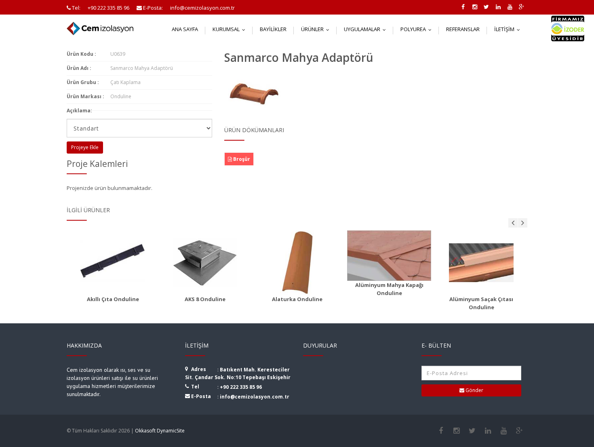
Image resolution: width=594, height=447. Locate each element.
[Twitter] (472, 431)
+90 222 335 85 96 (241, 387)
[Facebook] (441, 431)
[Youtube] (504, 431)
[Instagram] (456, 431)
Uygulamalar (367, 29)
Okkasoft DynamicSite (160, 430)
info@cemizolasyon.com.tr (254, 396)
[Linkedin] (488, 431)
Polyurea (417, 29)
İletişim (509, 29)
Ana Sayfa (185, 29)
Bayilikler (273, 29)
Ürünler (317, 29)
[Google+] (519, 431)
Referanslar (463, 29)
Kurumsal (231, 29)
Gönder (473, 390)
